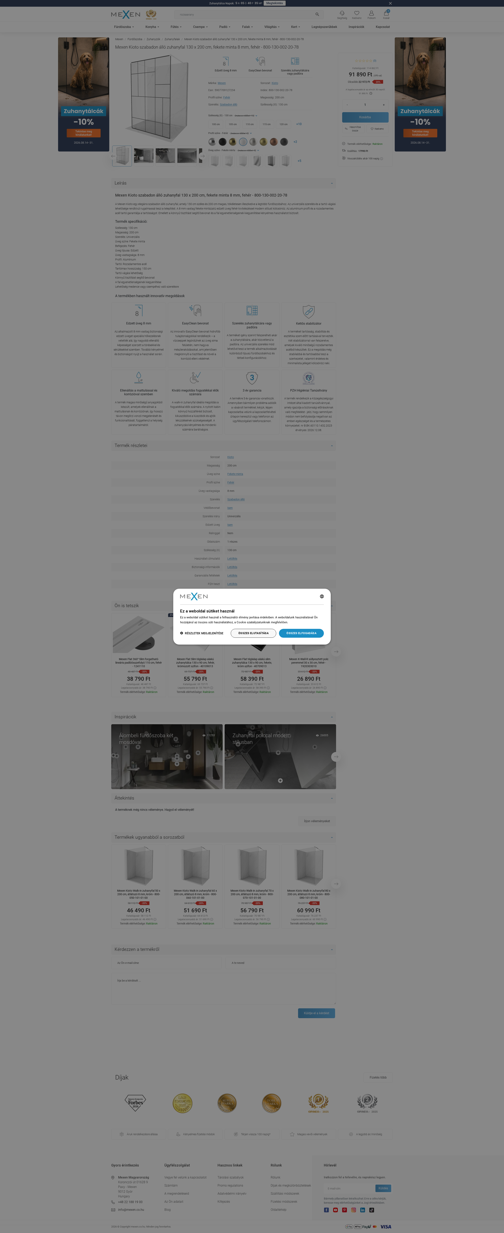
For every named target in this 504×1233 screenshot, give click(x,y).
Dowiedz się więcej (301, 622)
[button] (201, 633)
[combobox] (322, 596)
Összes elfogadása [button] (301, 633)
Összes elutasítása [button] (253, 633)
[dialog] (252, 617)
